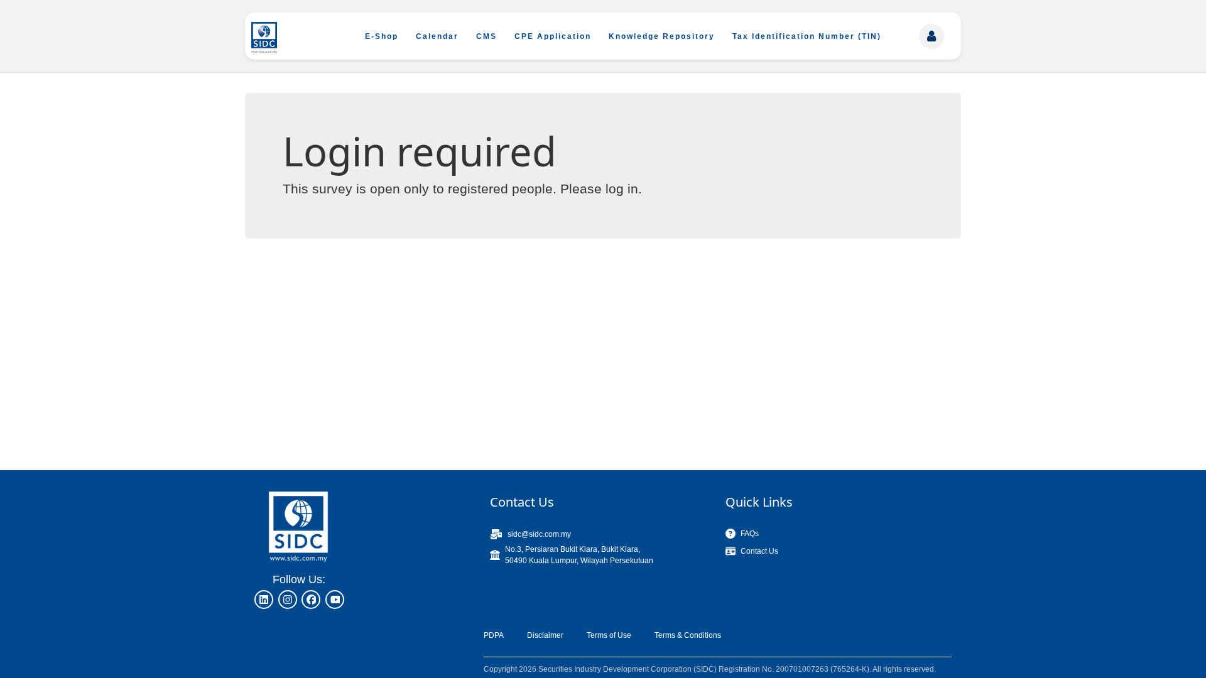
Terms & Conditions (688, 635)
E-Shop (381, 36)
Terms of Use (609, 635)
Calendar (437, 36)
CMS (486, 36)
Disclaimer (545, 635)
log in (622, 188)
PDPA (494, 635)
